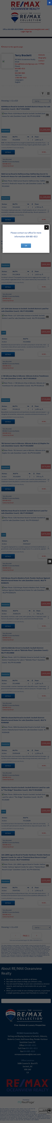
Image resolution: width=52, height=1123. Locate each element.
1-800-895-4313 (21, 77)
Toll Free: (18, 75)
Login (23, 31)
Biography (42, 58)
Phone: (17, 66)
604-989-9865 (20, 73)
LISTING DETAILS (8, 152)
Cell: (16, 71)
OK (26, 245)
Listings (41, 63)
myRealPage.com (26, 1102)
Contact (41, 61)
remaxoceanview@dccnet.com (36, 29)
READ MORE (26, 1001)
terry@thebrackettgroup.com (26, 64)
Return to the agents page (13, 47)
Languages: (19, 80)
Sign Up (29, 31)
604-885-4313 (20, 68)
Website (41, 55)
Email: (17, 62)
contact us (43, 993)
